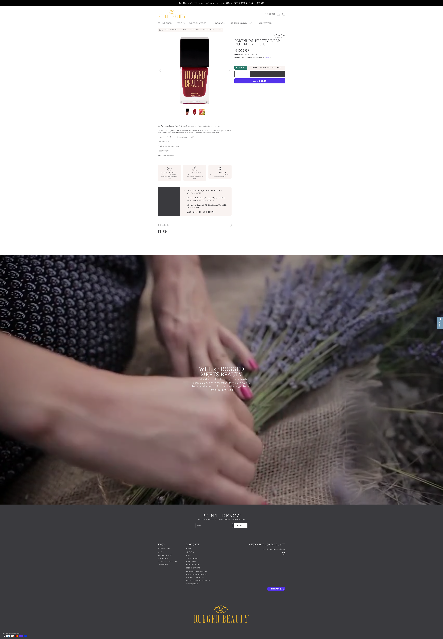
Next (229, 70)
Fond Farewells (163, 558)
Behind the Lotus (164, 549)
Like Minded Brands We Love (241, 23)
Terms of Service (192, 558)
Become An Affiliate (193, 568)
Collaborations (266, 23)
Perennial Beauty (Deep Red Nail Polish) (207, 30)
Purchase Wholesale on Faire (196, 571)
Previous (160, 70)
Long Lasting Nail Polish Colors (177, 30)
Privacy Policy (191, 562)
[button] (270, 14)
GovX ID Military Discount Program (198, 581)
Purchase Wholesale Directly (196, 574)
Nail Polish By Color (197, 23)
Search (188, 549)
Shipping (237, 55)
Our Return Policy (192, 565)
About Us (161, 552)
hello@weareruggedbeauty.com (274, 549)
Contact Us (190, 552)
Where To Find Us (192, 584)
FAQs (188, 555)
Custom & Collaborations (195, 578)
